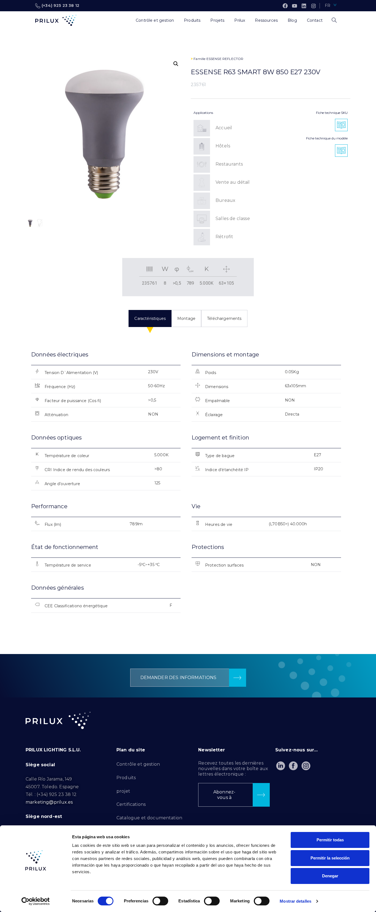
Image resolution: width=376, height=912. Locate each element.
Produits (126, 777)
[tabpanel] (188, 486)
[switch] (160, 901)
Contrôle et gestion (138, 764)
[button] (176, 64)
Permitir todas (330, 839)
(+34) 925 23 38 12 (60, 5)
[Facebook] (285, 6)
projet (123, 791)
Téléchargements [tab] (224, 318)
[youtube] (294, 6)
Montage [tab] (186, 318)
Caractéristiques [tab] (150, 318)
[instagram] (313, 6)
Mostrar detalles (295, 901)
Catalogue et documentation (149, 817)
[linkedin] (304, 6)
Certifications (131, 804)
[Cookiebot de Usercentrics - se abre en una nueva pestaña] (36, 901)
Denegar (330, 875)
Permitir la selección (330, 858)
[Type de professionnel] (126, 20)
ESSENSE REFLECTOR (225, 59)
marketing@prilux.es (49, 802)
